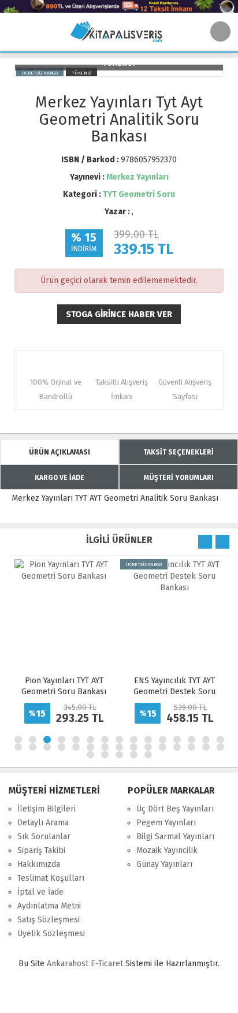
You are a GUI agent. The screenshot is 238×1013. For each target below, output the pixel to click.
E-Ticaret (107, 964)
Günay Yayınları (164, 864)
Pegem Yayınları (166, 823)
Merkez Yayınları (137, 177)
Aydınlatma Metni (49, 906)
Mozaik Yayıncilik (167, 850)
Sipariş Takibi (41, 850)
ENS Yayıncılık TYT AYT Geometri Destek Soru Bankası (174, 691)
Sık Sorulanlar (43, 836)
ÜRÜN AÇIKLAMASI (59, 452)
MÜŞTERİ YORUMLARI (179, 478)
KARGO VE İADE (59, 478)
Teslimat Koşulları (50, 878)
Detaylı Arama (43, 823)
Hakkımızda (38, 864)
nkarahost (69, 964)
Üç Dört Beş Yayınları (175, 809)
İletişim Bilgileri (46, 809)
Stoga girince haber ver (119, 314)
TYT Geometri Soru (139, 194)
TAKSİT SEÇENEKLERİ (178, 452)
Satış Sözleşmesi (48, 920)
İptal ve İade (40, 892)
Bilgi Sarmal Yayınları (175, 836)
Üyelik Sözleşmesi (51, 933)
